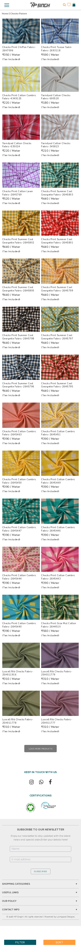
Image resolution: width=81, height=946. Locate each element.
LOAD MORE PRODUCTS (40, 749)
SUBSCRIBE (40, 871)
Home (5, 13)
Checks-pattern (18, 13)
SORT (59, 942)
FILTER (20, 942)
